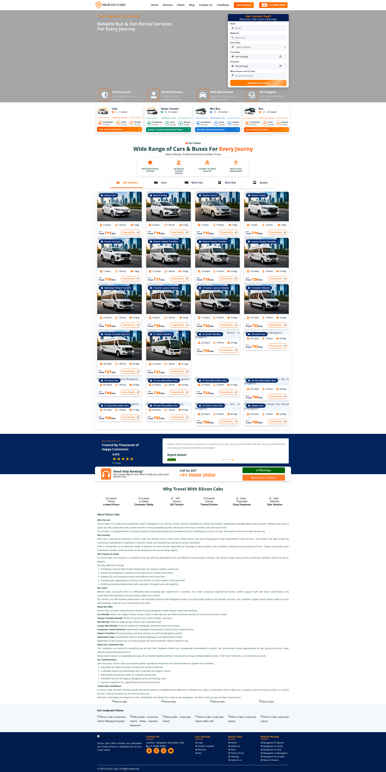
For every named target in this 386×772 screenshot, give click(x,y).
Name (232, 23)
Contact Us (205, 4)
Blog (192, 4)
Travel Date (235, 52)
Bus (199, 753)
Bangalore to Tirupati (274, 756)
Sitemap (234, 756)
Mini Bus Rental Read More (211, 129)
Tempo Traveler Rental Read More (165, 129)
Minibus (201, 749)
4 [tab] (233, 459)
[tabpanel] (226, 450)
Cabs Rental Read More (111, 129)
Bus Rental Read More (257, 129)
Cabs (200, 742)
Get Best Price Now (258, 83)
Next (164, 450)
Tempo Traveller (205, 746)
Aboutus (168, 4)
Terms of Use (237, 753)
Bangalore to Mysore (273, 742)
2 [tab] (227, 459)
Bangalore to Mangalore (275, 753)
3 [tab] (230, 459)
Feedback (223, 4)
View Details (129, 232)
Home (154, 4)
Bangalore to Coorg (273, 746)
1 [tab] (224, 459)
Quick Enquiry (243, 5)
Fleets (181, 4)
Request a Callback (265, 477)
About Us (235, 746)
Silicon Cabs (112, 768)
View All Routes (271, 760)
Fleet (233, 749)
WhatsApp (264, 470)
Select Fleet (235, 42)
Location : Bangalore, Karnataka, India (165, 742)
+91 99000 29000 (273, 5)
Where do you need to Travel (242, 71)
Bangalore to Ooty (272, 749)
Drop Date (234, 61)
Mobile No (234, 33)
